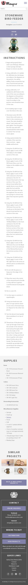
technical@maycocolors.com (14, 517)
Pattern (8, 417)
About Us (14, 564)
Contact (14, 562)
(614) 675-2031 (16, 515)
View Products (14, 541)
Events (14, 570)
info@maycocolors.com (14, 523)
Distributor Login (14, 566)
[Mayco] (9, 3)
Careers (14, 568)
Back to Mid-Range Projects (14, 482)
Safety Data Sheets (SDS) (14, 560)
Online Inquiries (14, 508)
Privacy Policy (23, 581)
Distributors (14, 535)
